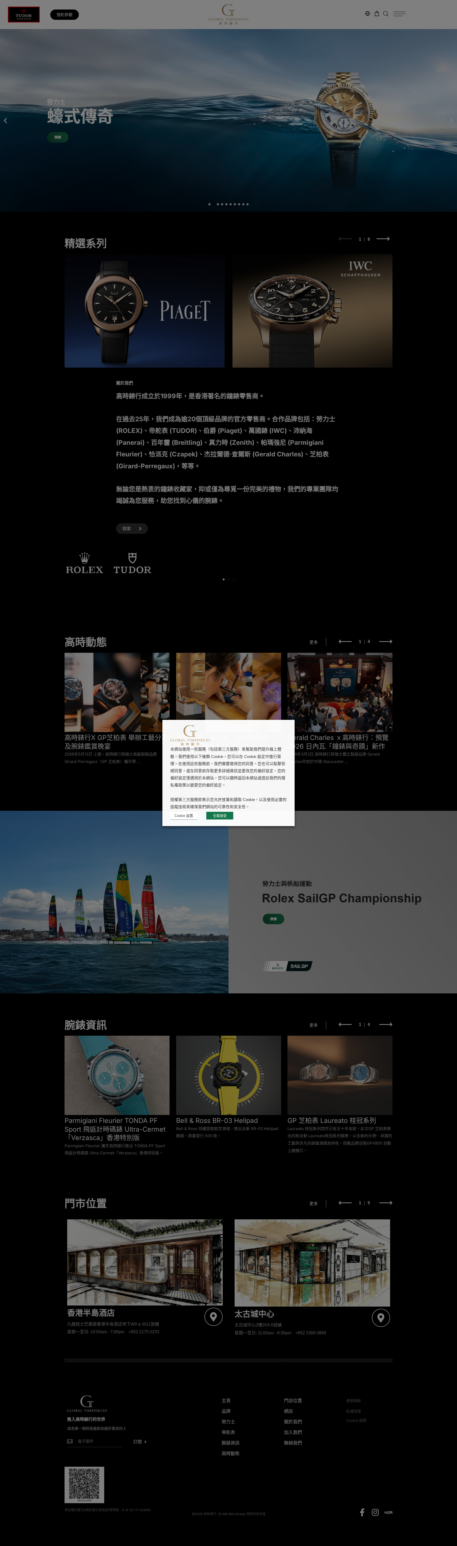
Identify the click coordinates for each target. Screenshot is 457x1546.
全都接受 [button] (220, 816)
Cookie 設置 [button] (184, 816)
